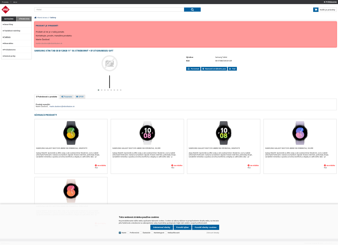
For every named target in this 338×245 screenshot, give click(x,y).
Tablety (7, 37)
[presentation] (46, 97)
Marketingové (159, 233)
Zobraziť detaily (212, 232)
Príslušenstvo (10, 50)
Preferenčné (134, 233)
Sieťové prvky (9, 56)
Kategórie (8, 19)
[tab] (46, 97)
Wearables (8, 43)
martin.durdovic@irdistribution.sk (49, 43)
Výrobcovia (24, 19)
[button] (98, 90)
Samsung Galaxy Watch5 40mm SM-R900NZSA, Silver (289, 148)
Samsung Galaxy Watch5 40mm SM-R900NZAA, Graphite (61, 148)
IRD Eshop (16, 9)
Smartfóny (8, 24)
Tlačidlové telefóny (12, 31)
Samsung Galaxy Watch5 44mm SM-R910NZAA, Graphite (214, 148)
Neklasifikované (174, 233)
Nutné (124, 233)
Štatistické (146, 233)
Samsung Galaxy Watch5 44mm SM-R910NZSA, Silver (136, 148)
